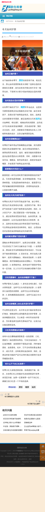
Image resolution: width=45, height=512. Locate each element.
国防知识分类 (6, 2)
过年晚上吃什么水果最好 (12, 422)
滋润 (38, 118)
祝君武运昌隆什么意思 (32, 418)
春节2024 (9, 21)
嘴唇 (23, 107)
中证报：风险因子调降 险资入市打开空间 (13, 426)
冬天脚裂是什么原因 (12, 396)
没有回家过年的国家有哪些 (12, 430)
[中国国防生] (22, 8)
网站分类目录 (35, 451)
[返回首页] (42, 446)
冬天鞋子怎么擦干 (33, 403)
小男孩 (22, 464)
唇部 (21, 80)
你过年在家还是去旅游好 (33, 415)
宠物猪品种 (28, 422)
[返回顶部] (42, 457)
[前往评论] (42, 451)
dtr (8, 37)
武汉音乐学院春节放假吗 (12, 418)
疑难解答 (22, 453)
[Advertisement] (22, 489)
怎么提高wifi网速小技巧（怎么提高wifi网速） (34, 426)
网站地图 (15, 453)
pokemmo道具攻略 (10, 415)
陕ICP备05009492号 (31, 453)
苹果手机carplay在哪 (31, 430)
